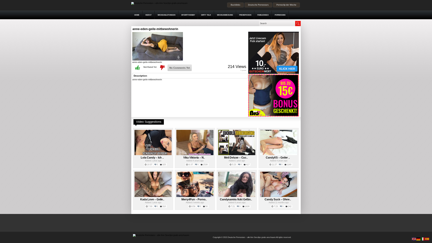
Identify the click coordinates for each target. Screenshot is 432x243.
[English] (414, 239)
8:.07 (190, 164)
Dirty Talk (206, 15)
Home (136, 15)
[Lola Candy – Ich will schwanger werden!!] (153, 154)
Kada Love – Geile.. (152, 199)
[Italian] (423, 239)
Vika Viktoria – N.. (194, 157)
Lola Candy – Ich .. (152, 157)
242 (289, 206)
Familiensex (263, 15)
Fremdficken (245, 15)
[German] (418, 239)
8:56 (193, 206)
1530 (205, 164)
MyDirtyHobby (188, 15)
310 (164, 206)
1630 (247, 206)
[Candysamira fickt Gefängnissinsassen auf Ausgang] (236, 196)
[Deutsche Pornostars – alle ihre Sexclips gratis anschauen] (159, 3)
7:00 (150, 206)
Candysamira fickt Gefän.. (236, 199)
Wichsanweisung (225, 15)
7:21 (233, 206)
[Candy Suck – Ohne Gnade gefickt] (278, 196)
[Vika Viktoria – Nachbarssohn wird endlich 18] (194, 154)
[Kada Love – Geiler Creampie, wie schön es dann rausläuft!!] (153, 196)
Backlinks (235, 5)
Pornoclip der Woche (286, 5)
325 (164, 164)
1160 (289, 164)
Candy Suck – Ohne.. (278, 199)
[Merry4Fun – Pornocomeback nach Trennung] (194, 196)
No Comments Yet (179, 67)
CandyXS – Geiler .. (278, 157)
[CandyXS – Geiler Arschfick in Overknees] (278, 154)
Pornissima (280, 15)
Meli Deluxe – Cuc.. (236, 157)
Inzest (148, 15)
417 (248, 164)
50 (206, 206)
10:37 (149, 164)
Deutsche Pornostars (258, 5)
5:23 (234, 164)
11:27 (274, 164)
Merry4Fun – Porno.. (194, 199)
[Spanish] (427, 239)
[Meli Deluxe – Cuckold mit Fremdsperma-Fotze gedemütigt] (236, 154)
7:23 (276, 206)
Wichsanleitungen (166, 15)
